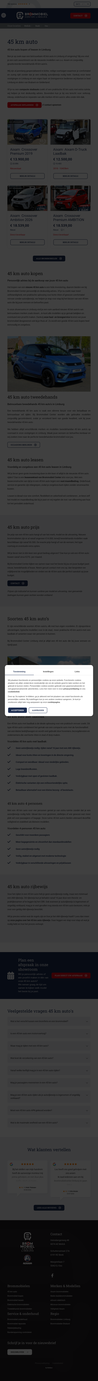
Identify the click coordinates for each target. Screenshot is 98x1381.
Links (77, 671)
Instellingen (48, 671)
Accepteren (17, 710)
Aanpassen (38, 710)
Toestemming (19, 671)
